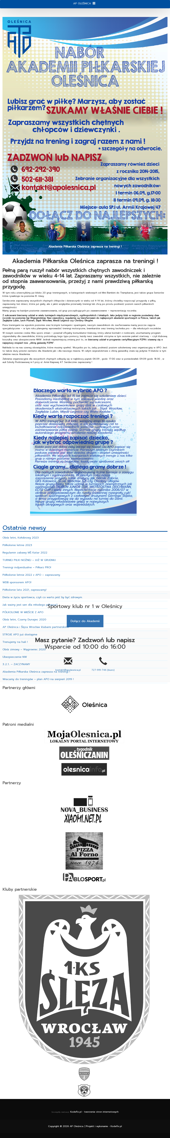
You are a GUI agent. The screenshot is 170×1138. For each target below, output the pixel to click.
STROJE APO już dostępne (19, 635)
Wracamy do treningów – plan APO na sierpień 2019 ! (38, 679)
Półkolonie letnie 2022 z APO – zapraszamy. (31, 575)
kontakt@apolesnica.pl (68, 670)
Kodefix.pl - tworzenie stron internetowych (94, 1112)
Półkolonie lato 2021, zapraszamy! (24, 590)
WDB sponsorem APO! (16, 582)
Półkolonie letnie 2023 (17, 545)
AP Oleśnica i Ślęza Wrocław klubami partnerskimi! (35, 627)
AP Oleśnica (76, 1126)
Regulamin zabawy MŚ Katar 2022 (24, 553)
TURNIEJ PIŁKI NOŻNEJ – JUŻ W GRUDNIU (29, 560)
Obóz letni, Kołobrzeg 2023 (20, 538)
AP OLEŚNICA (82, 3)
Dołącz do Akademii (85, 621)
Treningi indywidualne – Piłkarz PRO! (26, 567)
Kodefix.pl (116, 1126)
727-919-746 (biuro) (103, 670)
